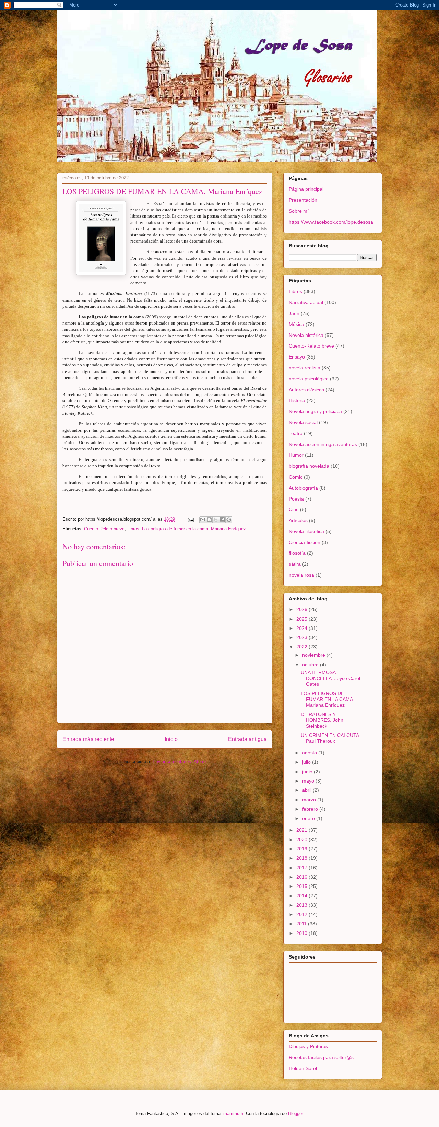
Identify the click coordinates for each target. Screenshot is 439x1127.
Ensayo (297, 357)
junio (308, 771)
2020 (302, 839)
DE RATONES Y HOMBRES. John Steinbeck (322, 720)
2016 (302, 877)
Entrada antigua (247, 739)
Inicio (171, 739)
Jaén (294, 313)
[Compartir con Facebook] (222, 519)
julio (307, 762)
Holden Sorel (303, 1068)
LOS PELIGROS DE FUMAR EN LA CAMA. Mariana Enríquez (327, 699)
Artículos (298, 520)
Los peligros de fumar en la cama (175, 528)
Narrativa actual (306, 302)
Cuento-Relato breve (104, 528)
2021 (302, 830)
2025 (302, 619)
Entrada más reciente (88, 739)
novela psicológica (309, 378)
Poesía (296, 499)
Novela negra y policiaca (315, 411)
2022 (302, 646)
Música (296, 324)
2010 (302, 933)
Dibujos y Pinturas (308, 1046)
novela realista (304, 368)
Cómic (295, 477)
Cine (294, 509)
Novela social (303, 422)
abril (307, 790)
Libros (133, 528)
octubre (311, 664)
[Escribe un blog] (209, 519)
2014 (302, 896)
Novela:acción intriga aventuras (323, 444)
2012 (302, 914)
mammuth (233, 1113)
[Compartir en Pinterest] (228, 519)
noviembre (314, 655)
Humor (296, 455)
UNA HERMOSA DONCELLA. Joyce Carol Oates (330, 678)
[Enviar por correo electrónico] (202, 519)
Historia (297, 400)
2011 (302, 923)
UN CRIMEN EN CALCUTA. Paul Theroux (330, 738)
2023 (302, 637)
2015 (302, 886)
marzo (309, 799)
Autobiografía (303, 488)
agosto (310, 752)
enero (309, 818)
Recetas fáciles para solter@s (321, 1057)
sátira (295, 564)
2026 (302, 609)
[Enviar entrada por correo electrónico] (190, 519)
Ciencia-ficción (304, 542)
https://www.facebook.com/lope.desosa (331, 222)
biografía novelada (309, 466)
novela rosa (301, 575)
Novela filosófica (306, 531)
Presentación (303, 200)
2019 (302, 849)
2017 (302, 867)
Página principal (306, 189)
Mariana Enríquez (228, 528)
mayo (309, 781)
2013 (302, 905)
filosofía (297, 553)
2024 (302, 628)
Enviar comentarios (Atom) (179, 761)
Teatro (295, 433)
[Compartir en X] (215, 519)
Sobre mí (299, 211)
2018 (302, 858)
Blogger (295, 1113)
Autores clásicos (306, 389)
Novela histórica (306, 335)
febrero (310, 809)
